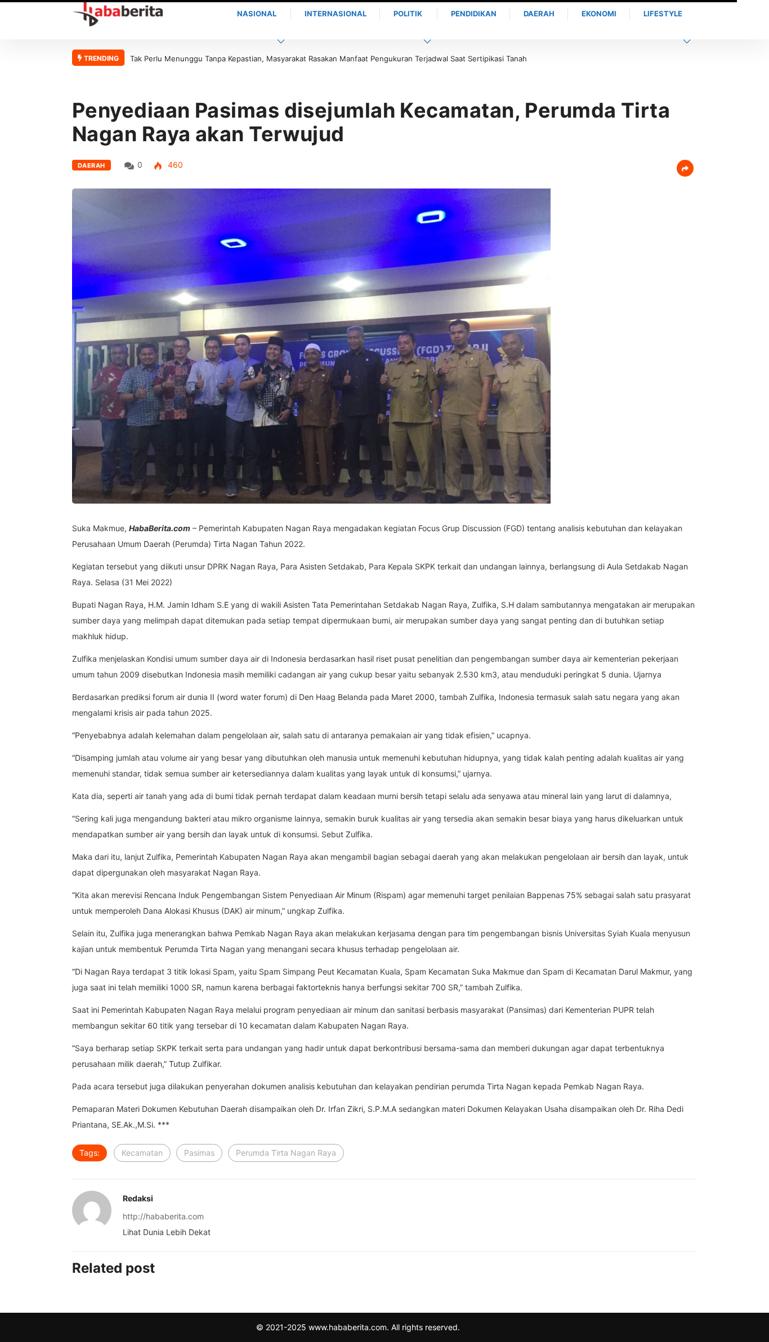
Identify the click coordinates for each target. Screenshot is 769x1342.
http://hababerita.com (163, 1216)
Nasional (256, 13)
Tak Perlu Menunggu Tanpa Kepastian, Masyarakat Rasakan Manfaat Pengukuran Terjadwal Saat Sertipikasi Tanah (328, 58)
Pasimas (199, 1152)
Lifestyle (662, 13)
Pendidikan (474, 13)
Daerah (539, 13)
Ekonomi (599, 13)
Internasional (335, 13)
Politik (408, 13)
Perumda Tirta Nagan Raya (286, 1152)
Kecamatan (142, 1152)
